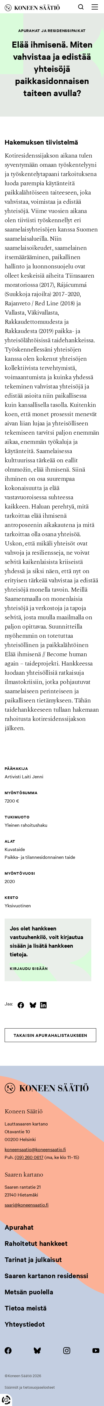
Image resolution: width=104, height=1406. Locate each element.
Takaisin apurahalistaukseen (50, 1035)
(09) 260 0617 (29, 1157)
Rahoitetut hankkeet (36, 1243)
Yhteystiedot (25, 1324)
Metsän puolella (29, 1291)
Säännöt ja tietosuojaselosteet (30, 1387)
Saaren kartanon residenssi (46, 1275)
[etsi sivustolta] (81, 6)
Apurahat (19, 1227)
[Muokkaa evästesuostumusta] (6, 1400)
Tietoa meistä (26, 1308)
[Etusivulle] (36, 8)
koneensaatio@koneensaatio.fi (35, 1149)
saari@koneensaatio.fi (27, 1204)
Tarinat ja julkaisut (33, 1259)
